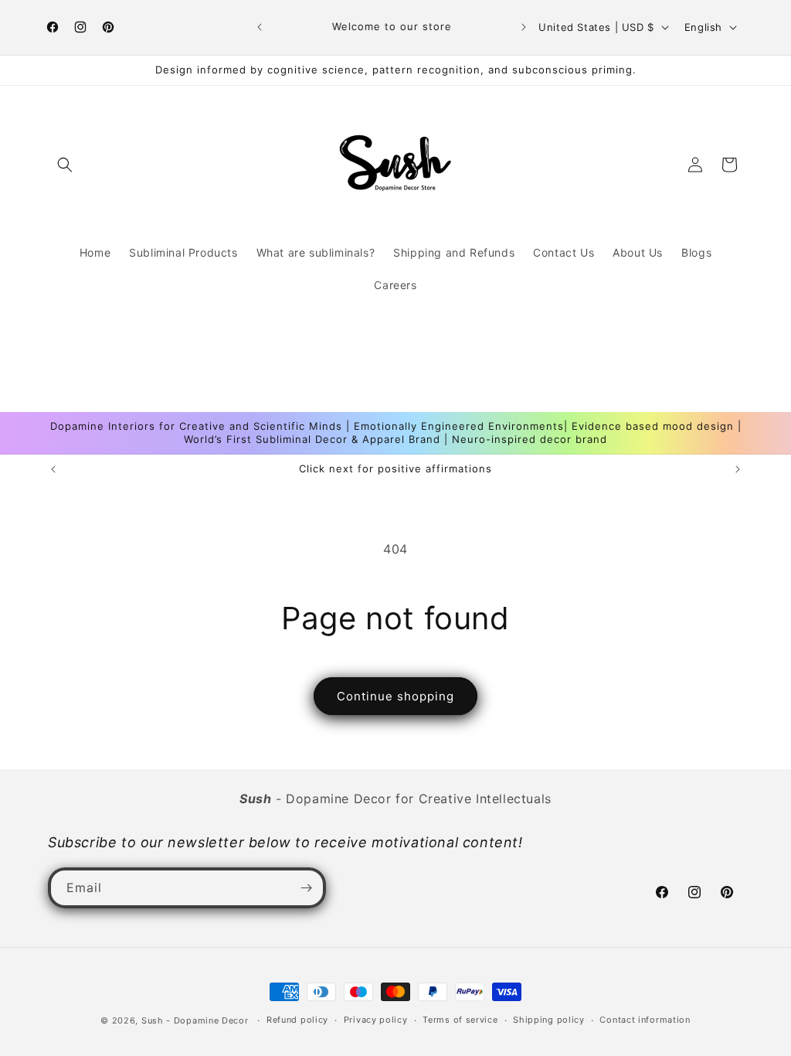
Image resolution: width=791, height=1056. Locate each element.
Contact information (644, 1019)
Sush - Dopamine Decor (195, 1020)
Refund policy (297, 1019)
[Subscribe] (306, 887)
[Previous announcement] (260, 27)
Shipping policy (549, 1019)
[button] (65, 165)
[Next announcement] (524, 27)
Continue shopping (395, 696)
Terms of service (460, 1019)
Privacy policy (376, 1019)
